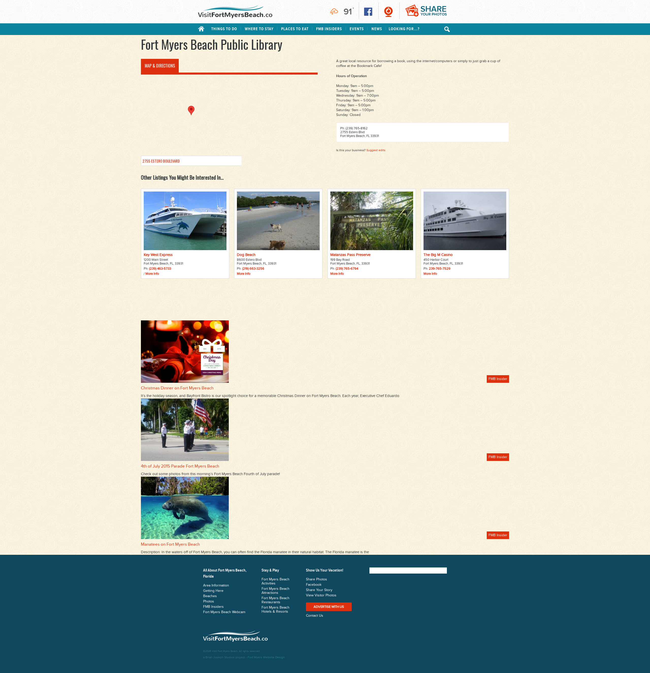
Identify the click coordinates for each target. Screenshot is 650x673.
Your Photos (433, 10)
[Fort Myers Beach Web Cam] (388, 12)
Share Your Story (319, 590)
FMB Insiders (329, 29)
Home (201, 28)
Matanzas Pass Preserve (350, 255)
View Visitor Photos (321, 595)
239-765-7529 (439, 269)
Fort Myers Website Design (266, 657)
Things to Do (224, 29)
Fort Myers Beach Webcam (224, 612)
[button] (191, 110)
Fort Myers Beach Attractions (275, 591)
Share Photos (316, 579)
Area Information (216, 585)
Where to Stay (259, 29)
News (376, 29)
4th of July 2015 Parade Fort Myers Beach (180, 466)
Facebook (313, 585)
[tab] (160, 66)
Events (357, 29)
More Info (152, 274)
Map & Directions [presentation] (160, 66)
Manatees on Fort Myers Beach (170, 544)
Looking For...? (404, 29)
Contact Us (314, 616)
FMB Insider (498, 379)
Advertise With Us (329, 607)
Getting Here (213, 591)
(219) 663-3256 (253, 269)
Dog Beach (246, 255)
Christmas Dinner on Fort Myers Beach (177, 388)
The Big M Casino (438, 255)
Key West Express (158, 255)
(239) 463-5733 (160, 269)
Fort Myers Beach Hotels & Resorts (275, 610)
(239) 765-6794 (347, 269)
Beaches (210, 596)
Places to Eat (294, 29)
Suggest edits (375, 150)
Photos (208, 601)
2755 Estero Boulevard (161, 160)
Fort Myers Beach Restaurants (275, 600)
